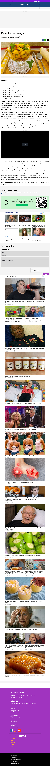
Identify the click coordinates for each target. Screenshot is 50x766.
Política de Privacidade (15, 759)
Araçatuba (12, 738)
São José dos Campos (15, 749)
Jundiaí (12, 746)
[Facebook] (43, 40)
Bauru (11, 740)
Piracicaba (12, 748)
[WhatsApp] (45, 40)
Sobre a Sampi (13, 755)
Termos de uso (13, 757)
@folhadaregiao (17, 727)
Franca (12, 744)
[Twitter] (48, 40)
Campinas (12, 742)
